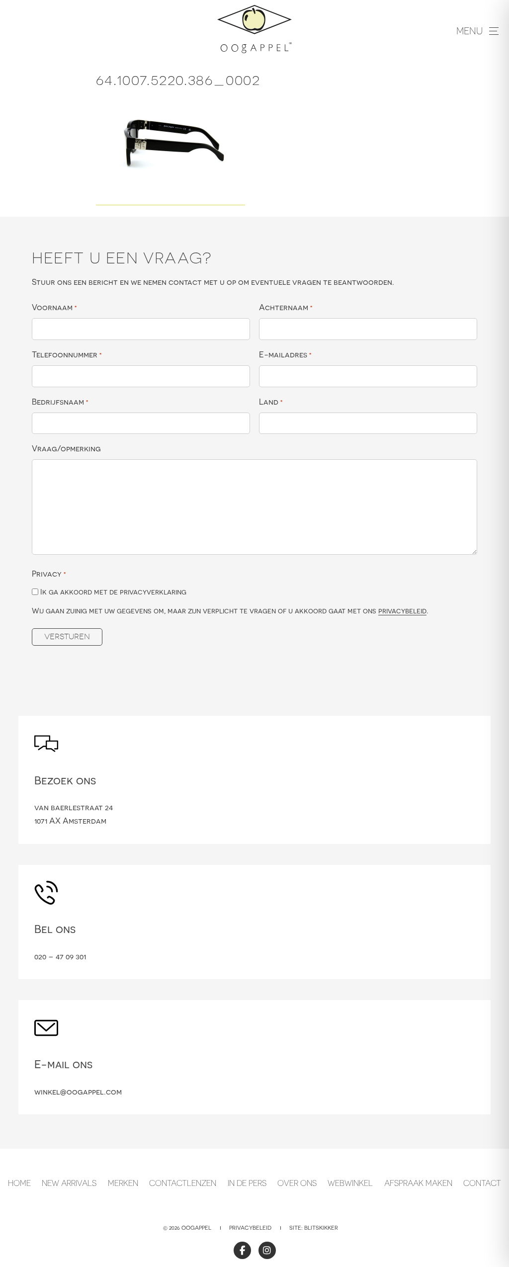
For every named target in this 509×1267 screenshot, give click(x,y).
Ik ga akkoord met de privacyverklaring (113, 592)
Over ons (297, 1183)
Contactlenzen (182, 1183)
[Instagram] (267, 1250)
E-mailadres (285, 354)
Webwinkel (350, 1183)
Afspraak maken (418, 1183)
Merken (123, 1183)
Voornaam (54, 307)
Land (271, 401)
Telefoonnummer (67, 354)
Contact (482, 1183)
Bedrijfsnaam (60, 401)
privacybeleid (402, 610)
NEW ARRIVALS (69, 1183)
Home (19, 1183)
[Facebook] (242, 1250)
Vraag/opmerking (66, 448)
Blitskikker (321, 1228)
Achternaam (286, 307)
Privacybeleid (250, 1228)
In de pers (247, 1183)
